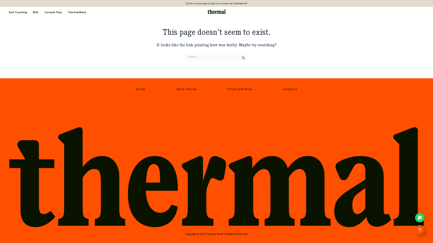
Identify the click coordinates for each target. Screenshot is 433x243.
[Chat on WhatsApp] (420, 217)
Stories (140, 89)
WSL (36, 12)
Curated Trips (53, 12)
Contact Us (240, 3)
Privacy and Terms (239, 89)
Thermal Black (77, 12)
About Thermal (186, 89)
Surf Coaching (18, 12)
